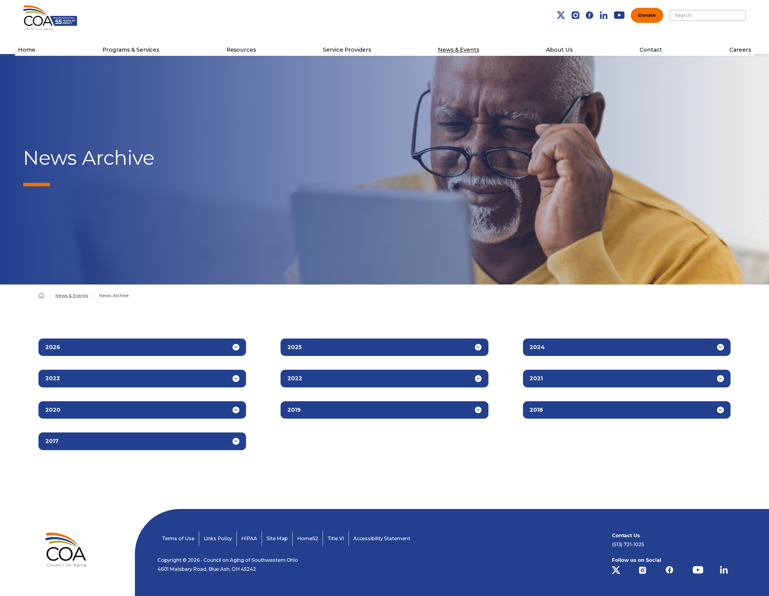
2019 (294, 410)
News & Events (458, 50)
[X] (561, 15)
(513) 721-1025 (628, 544)
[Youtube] (619, 15)
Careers (740, 50)
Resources (241, 50)
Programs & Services (130, 50)
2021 (536, 378)
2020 (52, 410)
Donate (646, 15)
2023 (52, 378)
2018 (536, 410)
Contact (651, 50)
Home (26, 50)
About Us (559, 50)
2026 (52, 347)
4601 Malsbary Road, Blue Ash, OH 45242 (206, 569)
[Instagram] (575, 15)
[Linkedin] (603, 15)
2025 (294, 347)
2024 (537, 347)
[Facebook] (589, 15)
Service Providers (347, 50)
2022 (294, 378)
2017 (52, 441)
